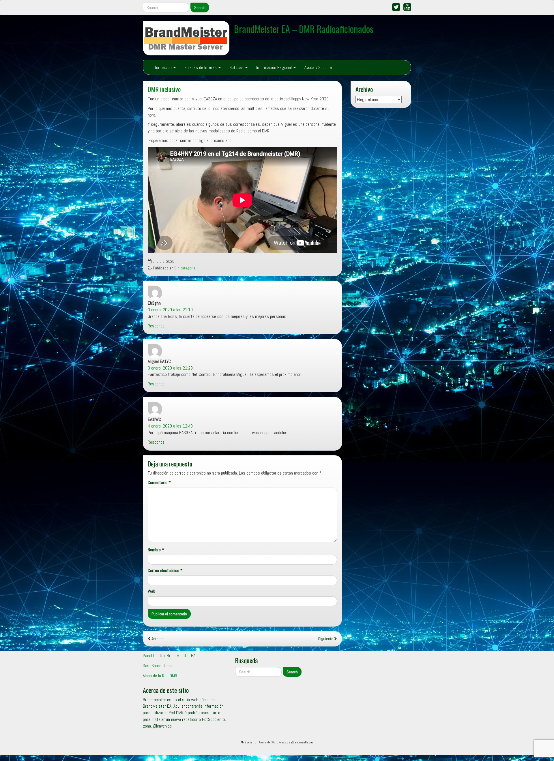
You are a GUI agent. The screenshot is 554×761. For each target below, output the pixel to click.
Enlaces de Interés (201, 67)
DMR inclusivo (164, 89)
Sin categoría (184, 268)
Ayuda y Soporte (318, 67)
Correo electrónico (165, 570)
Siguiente (326, 638)
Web (151, 591)
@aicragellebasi (302, 742)
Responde (156, 326)
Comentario (159, 482)
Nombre (156, 550)
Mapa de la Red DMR (160, 676)
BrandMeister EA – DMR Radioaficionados (303, 28)
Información (162, 67)
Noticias (237, 67)
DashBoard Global (158, 666)
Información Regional (274, 67)
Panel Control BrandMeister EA (169, 656)
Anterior (157, 638)
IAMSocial (246, 742)
